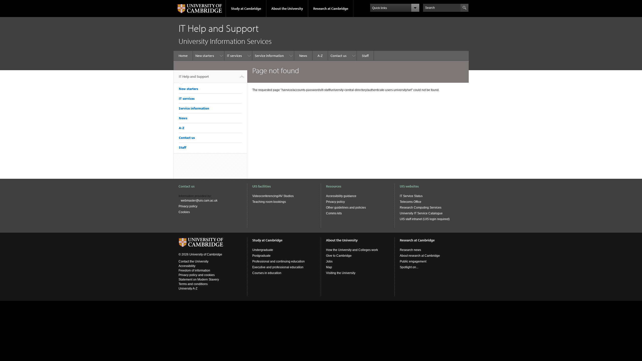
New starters (204, 55)
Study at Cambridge (246, 8)
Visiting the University (340, 273)
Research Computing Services (420, 207)
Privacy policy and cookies (197, 275)
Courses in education (266, 273)
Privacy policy (188, 206)
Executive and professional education (277, 267)
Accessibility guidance (341, 196)
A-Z (320, 55)
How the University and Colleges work (352, 250)
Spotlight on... (409, 267)
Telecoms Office (410, 202)
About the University (287, 8)
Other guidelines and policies (346, 207)
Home (183, 55)
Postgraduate (261, 255)
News (303, 55)
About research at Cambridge (420, 255)
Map (329, 267)
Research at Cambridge (330, 8)
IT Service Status (411, 196)
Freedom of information (194, 270)
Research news (410, 250)
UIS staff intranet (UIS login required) (425, 219)
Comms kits (334, 213)
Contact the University (193, 261)
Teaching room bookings (269, 202)
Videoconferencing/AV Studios (273, 196)
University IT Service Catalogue (421, 213)
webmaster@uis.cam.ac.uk (199, 200)
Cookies (184, 212)
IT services (234, 55)
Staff (365, 55)
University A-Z (188, 288)
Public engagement (413, 261)
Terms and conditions (193, 284)
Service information (269, 55)
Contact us (339, 55)
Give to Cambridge (339, 255)
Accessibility (187, 266)
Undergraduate (262, 250)
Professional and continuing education (278, 261)
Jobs (329, 261)
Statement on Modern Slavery (199, 279)
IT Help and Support (194, 76)
